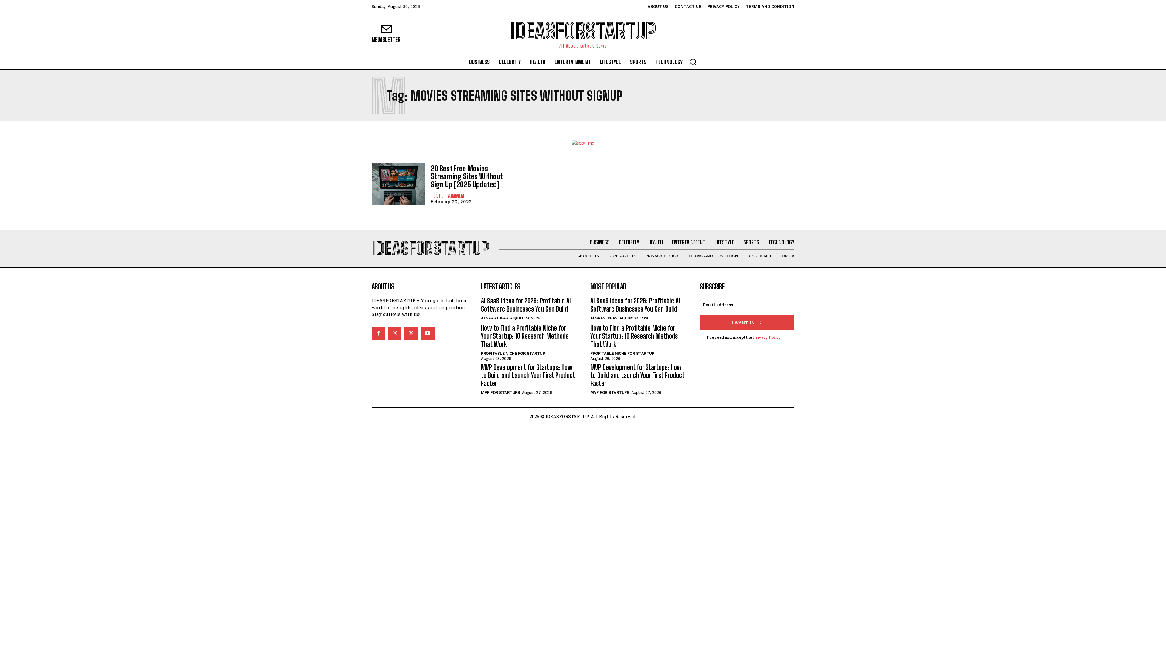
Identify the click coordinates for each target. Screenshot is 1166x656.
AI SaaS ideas (494, 318)
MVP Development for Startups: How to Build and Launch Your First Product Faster (528, 375)
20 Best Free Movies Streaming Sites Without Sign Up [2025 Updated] (467, 176)
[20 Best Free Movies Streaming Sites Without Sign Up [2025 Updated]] (398, 184)
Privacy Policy (767, 337)
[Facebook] (378, 333)
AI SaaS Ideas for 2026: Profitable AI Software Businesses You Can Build (526, 305)
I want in (743, 322)
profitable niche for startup (513, 353)
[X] (411, 333)
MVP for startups (500, 392)
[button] (693, 61)
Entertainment (450, 196)
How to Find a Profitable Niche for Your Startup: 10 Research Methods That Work (524, 336)
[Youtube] (428, 333)
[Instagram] (394, 333)
